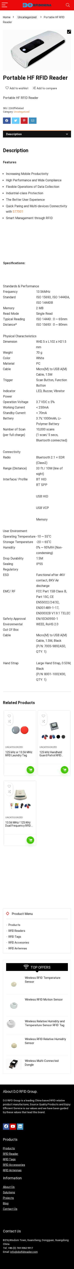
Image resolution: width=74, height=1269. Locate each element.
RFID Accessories (14, 1164)
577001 (18, 211)
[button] (69, 32)
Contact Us (10, 1208)
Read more (30, 770)
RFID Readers (16, 930)
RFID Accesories (18, 942)
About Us (9, 1187)
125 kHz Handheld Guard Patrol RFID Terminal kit (50, 755)
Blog (5, 1203)
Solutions (9, 1192)
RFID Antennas (17, 948)
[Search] (68, 5)
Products (14, 924)
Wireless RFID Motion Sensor (44, 999)
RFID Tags (14, 936)
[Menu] (4, 5)
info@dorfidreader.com (24, 1251)
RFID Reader (10, 1153)
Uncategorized (27, 17)
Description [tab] (14, 134)
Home (6, 17)
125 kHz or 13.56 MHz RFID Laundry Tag (18, 754)
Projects (8, 1197)
